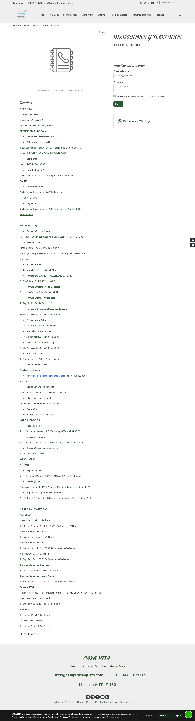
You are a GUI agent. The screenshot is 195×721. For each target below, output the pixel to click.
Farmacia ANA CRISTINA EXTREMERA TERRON (50, 275)
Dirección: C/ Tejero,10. (31, 119)
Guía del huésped (21, 25)
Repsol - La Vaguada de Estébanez (44, 492)
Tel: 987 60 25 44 (46, 415)
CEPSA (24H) (33, 481)
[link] (21, 15)
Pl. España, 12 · (27, 303)
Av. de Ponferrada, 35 (31, 347)
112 (58, 137)
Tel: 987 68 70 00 (83, 498)
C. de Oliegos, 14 (28, 414)
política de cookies (111, 717)
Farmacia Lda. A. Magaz (38, 320)
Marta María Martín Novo (39, 331)
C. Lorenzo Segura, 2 (30, 292)
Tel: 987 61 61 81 (49, 292)
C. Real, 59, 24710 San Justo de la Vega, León (42, 236)
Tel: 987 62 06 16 (50, 347)
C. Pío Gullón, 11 (28, 281)
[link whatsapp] (157, 3)
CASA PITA (26, 108)
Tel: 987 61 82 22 (74, 442)
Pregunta (118, 82)
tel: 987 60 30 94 (81, 487)
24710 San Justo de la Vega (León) (36, 125)
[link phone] (192, 240)
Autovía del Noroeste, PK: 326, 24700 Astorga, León (46, 487)
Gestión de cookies (90, 702)
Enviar (118, 104)
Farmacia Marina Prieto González (43, 286)
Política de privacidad (109, 702)
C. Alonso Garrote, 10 (31, 359)
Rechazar (164, 715)
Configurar (149, 715)
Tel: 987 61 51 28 (64, 175)
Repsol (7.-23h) (34, 470)
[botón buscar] (180, 14)
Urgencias (32, 203)
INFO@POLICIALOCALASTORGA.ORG (46, 153)
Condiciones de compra (130, 702)
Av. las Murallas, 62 (29, 270)
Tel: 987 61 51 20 (43, 303)
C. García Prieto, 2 (29, 325)
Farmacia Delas (34, 264)
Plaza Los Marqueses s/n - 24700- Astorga (41, 147)
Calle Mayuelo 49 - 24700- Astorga (37, 175)
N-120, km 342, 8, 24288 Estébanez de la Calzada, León (47, 498)
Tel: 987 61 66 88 (28, 197)
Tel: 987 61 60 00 (71, 431)
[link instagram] (145, 3)
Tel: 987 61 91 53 (48, 270)
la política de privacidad (155, 96)
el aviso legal (138, 96)
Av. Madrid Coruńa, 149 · (32, 403)
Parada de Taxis (35, 425)
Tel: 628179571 (54, 403)
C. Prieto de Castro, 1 (31, 336)
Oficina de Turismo (36, 436)
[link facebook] (141, 3)
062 (42, 170)
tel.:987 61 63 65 (72, 475)
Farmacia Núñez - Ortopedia (41, 297)
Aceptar (178, 715)
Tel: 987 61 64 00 (46, 281)
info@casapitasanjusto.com (59, 2)
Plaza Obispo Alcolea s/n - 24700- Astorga (41, 431)
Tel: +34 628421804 (75, 375)
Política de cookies (73, 702)
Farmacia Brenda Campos (39, 231)
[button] (103, 14)
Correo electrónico (122, 71)
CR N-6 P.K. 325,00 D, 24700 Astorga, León (41, 475)
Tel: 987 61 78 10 (72, 208)
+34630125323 (33, 2)
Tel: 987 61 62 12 (51, 314)
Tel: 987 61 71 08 (74, 236)
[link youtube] (152, 3)
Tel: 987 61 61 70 (50, 336)
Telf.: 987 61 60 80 (72, 147)
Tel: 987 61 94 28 (57, 392)
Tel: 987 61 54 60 (47, 325)
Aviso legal (58, 702)
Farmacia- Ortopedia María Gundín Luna (47, 309)
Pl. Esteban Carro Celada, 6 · (34, 392)
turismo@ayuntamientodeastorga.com (46, 448)
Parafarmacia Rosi (36, 353)
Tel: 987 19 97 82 (50, 359)
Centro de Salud (35, 186)
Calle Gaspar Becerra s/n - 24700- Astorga (41, 192)
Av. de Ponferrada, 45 (31, 314)
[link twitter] (148, 3)
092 (48, 142)
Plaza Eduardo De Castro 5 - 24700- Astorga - (43, 442)
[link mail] (192, 245)
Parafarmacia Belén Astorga (41, 342)
